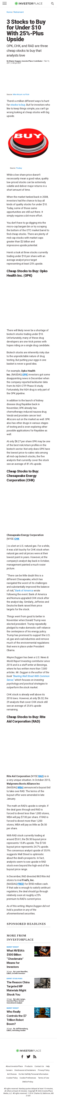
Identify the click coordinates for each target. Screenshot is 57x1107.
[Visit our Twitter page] (28, 1057)
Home (9, 12)
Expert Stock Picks (14, 979)
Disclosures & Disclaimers (25, 1070)
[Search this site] (52, 3)
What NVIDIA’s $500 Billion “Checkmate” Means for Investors (15, 959)
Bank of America (24, 590)
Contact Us (39, 1066)
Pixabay (19, 168)
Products (29, 1066)
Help (48, 1066)
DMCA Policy (27, 1082)
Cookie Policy (12, 1078)
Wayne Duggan (15, 61)
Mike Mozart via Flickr (21, 94)
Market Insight (13, 947)
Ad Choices (12, 1074)
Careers (9, 1070)
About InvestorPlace (14, 1066)
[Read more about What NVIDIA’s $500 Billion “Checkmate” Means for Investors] (42, 951)
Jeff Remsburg (22, 1029)
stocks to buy (17, 104)
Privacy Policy (43, 1070)
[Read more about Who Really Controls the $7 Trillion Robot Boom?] (42, 1012)
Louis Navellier (22, 972)
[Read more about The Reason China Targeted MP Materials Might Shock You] (42, 983)
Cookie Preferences (28, 1078)
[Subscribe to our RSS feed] (35, 1057)
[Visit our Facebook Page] (22, 1057)
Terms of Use (43, 1078)
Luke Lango (20, 999)
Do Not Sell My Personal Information (33, 1074)
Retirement (19, 12)
